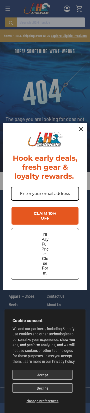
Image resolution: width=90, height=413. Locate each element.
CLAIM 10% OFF (45, 216)
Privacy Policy (63, 361)
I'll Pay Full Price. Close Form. (45, 254)
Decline (42, 388)
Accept (42, 374)
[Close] (81, 129)
